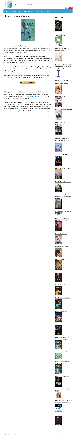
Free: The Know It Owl (61, 352)
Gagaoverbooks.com (8, 434)
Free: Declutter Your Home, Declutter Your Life (62, 49)
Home (7, 11)
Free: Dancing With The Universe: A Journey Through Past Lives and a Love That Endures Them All (62, 139)
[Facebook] (69, 8)
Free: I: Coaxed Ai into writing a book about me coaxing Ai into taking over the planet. (63, 66)
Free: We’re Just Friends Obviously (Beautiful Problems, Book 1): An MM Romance (63, 82)
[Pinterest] (71, 8)
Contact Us (61, 434)
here (48, 111)
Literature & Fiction (33, 96)
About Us (48, 11)
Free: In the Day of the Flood (62, 168)
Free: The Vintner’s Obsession (63, 181)
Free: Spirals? (58, 20)
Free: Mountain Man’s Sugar (62, 297)
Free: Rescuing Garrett (61, 311)
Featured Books (16, 11)
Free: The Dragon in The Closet (63, 211)
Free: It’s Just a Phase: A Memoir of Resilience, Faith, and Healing (63, 338)
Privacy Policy (69, 434)
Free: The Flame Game (61, 285)
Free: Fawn (58, 415)
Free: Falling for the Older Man (63, 376)
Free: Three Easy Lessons (61, 246)
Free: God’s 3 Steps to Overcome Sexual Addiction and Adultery (63, 401)
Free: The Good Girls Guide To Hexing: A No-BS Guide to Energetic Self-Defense (63, 218)
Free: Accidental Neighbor (62, 155)
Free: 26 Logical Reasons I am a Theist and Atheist (63, 34)
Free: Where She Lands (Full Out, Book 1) (63, 389)
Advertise (39, 11)
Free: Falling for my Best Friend (63, 109)
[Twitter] (66, 8)
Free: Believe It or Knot (61, 259)
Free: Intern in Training (61, 96)
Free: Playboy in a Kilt (61, 233)
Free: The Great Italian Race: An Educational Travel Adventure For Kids (63, 196)
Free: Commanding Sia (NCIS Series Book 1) (62, 123)
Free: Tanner (58, 272)
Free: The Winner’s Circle (61, 324)
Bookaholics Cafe (29, 11)
